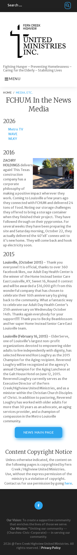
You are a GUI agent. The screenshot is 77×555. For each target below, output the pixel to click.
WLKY (12, 139)
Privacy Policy (51, 548)
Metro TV (15, 129)
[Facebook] (38, 505)
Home (7, 93)
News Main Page (38, 432)
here (68, 483)
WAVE (12, 134)
